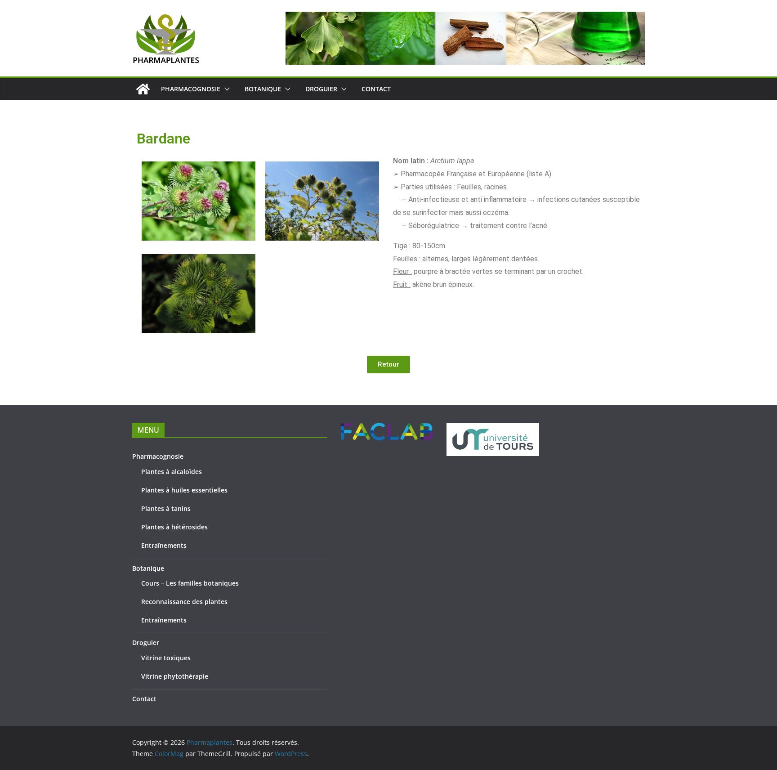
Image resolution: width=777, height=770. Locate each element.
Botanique (263, 89)
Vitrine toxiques (166, 658)
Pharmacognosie (190, 89)
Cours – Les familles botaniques (190, 583)
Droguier (321, 89)
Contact (376, 89)
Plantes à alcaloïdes (171, 471)
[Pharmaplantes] (143, 89)
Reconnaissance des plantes (184, 601)
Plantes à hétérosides (174, 527)
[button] (225, 89)
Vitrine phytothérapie (174, 676)
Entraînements (164, 545)
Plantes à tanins (166, 508)
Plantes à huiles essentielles (184, 490)
